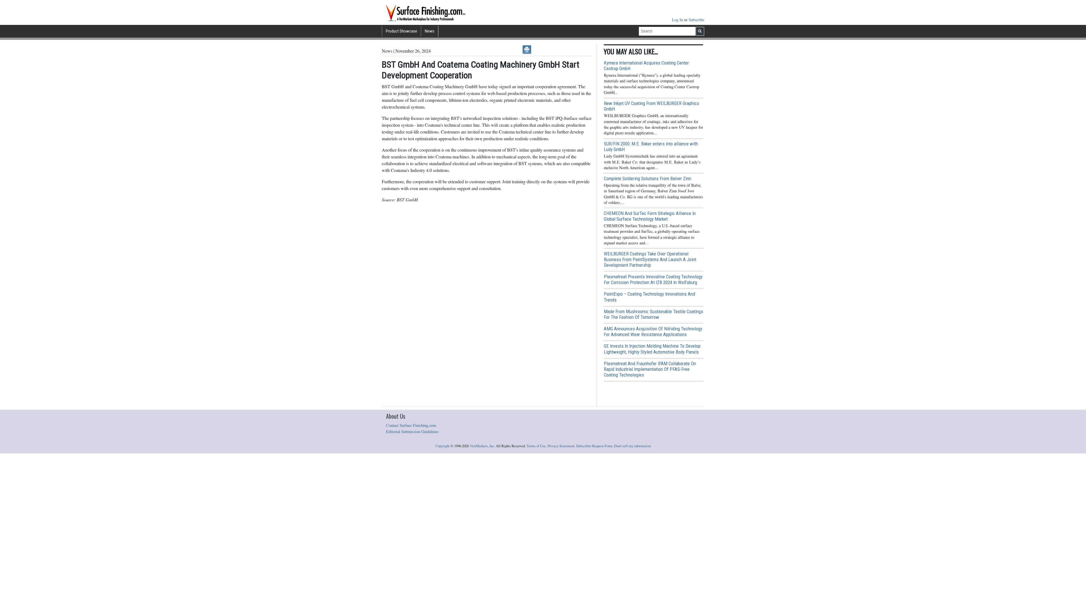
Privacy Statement (561, 446)
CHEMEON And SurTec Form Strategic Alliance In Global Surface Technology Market (650, 216)
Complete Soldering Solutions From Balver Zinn (647, 178)
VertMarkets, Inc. (482, 446)
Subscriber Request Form (594, 446)
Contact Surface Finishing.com (411, 425)
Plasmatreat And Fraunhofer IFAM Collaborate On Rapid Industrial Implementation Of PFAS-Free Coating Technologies (650, 369)
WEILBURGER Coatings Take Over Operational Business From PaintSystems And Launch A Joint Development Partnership (650, 259)
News (429, 31)
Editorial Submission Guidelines (412, 431)
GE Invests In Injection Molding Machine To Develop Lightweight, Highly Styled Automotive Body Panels (652, 348)
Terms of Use (536, 446)
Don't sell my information (632, 446)
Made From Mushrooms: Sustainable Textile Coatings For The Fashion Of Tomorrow (653, 314)
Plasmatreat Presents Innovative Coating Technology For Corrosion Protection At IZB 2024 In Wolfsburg (653, 279)
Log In (678, 19)
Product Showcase (401, 31)
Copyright (443, 446)
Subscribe (696, 19)
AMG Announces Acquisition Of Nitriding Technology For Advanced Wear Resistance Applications (653, 331)
